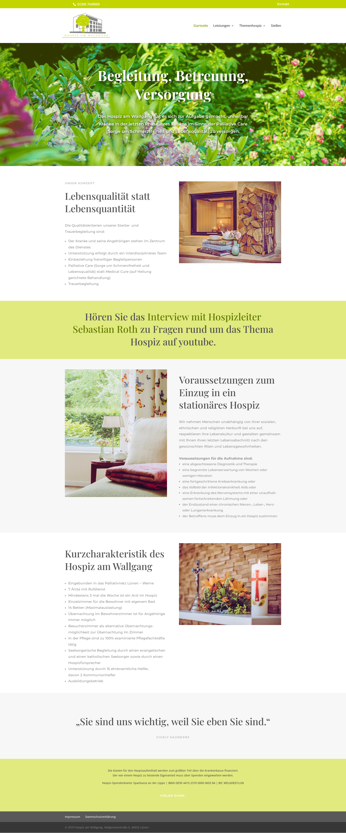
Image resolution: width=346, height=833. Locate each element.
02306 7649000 (88, 4)
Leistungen (221, 26)
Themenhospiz (250, 26)
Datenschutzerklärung (100, 817)
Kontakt (283, 4)
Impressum (72, 817)
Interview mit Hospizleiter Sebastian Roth (167, 322)
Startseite (200, 26)
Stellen (276, 26)
